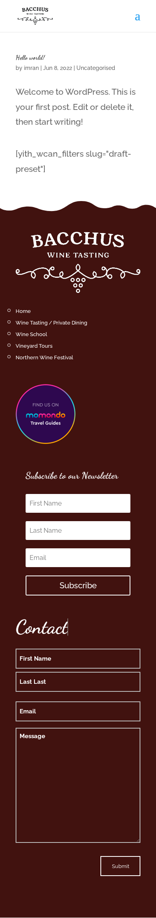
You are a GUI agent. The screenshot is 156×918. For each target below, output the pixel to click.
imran (31, 68)
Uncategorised (95, 68)
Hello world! (30, 57)
